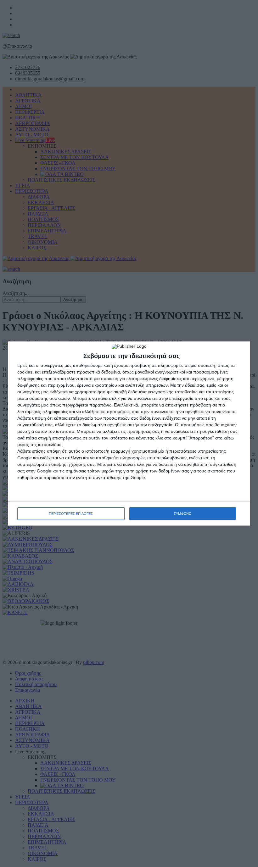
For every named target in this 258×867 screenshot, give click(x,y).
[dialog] (129, 433)
